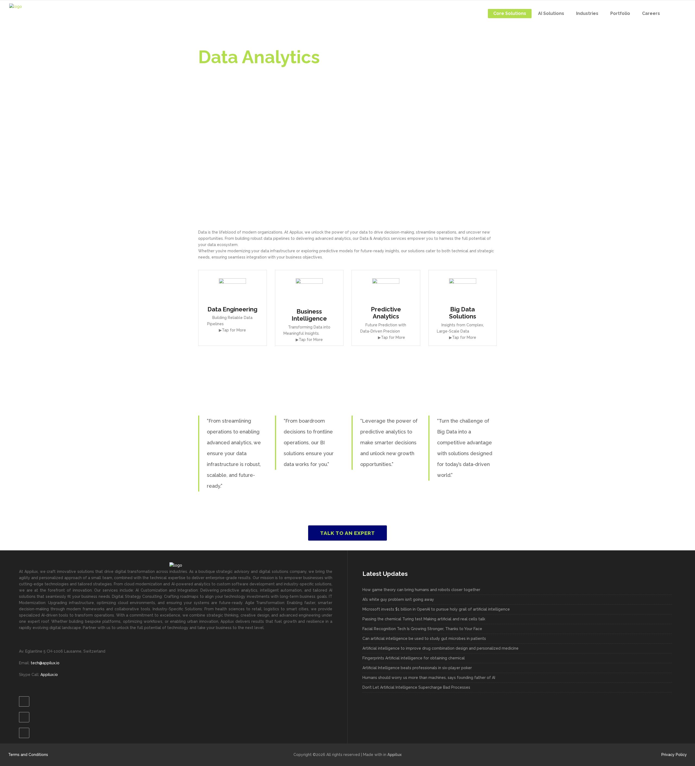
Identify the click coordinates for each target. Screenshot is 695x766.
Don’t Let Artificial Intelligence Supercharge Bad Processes (416, 687)
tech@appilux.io (44, 663)
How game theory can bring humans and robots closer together (421, 590)
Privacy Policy (674, 754)
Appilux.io (49, 674)
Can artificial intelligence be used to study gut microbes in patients (424, 638)
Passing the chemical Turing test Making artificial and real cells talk (423, 619)
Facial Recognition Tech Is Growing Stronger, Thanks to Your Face (422, 629)
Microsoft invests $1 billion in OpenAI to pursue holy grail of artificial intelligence (436, 609)
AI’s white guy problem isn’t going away (398, 599)
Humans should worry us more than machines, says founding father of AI (428, 677)
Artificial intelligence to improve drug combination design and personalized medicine (440, 648)
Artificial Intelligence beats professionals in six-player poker (417, 668)
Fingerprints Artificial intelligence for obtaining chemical (413, 658)
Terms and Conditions (28, 754)
